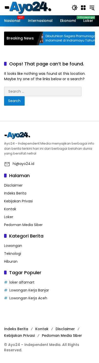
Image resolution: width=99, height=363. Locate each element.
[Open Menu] (83, 8)
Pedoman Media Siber (23, 224)
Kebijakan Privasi (18, 201)
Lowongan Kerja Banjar (29, 290)
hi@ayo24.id (23, 163)
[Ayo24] (33, 7)
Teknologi (12, 253)
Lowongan (13, 245)
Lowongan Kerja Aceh (28, 298)
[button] (75, 8)
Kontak (10, 209)
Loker (8, 216)
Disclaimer (13, 185)
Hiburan (11, 261)
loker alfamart (22, 282)
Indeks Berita (15, 193)
